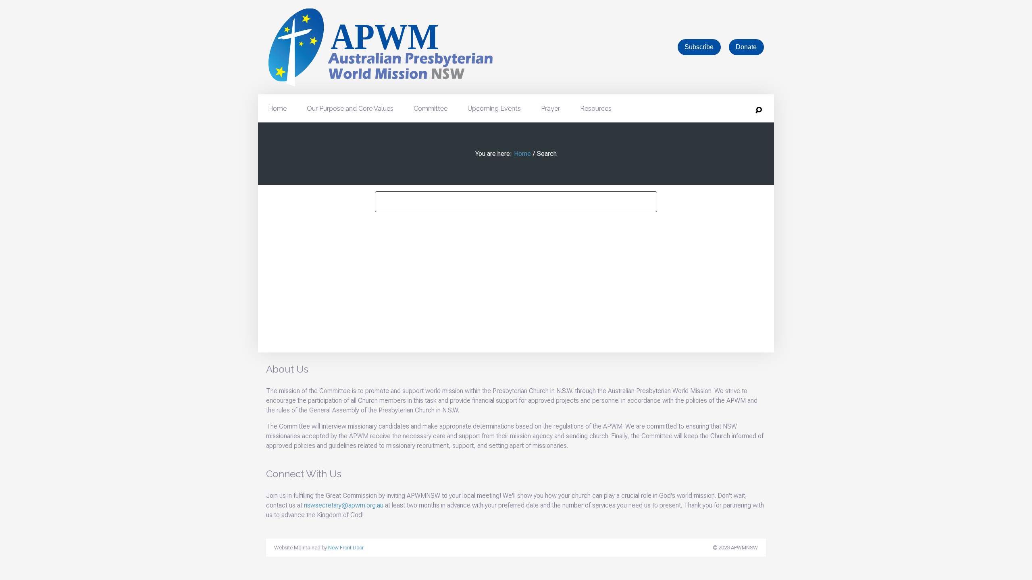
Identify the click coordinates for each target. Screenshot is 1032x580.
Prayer (550, 108)
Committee (430, 108)
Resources (596, 108)
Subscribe (699, 47)
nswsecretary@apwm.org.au (343, 505)
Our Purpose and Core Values (350, 108)
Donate (746, 47)
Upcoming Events (494, 108)
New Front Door (346, 548)
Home (277, 108)
